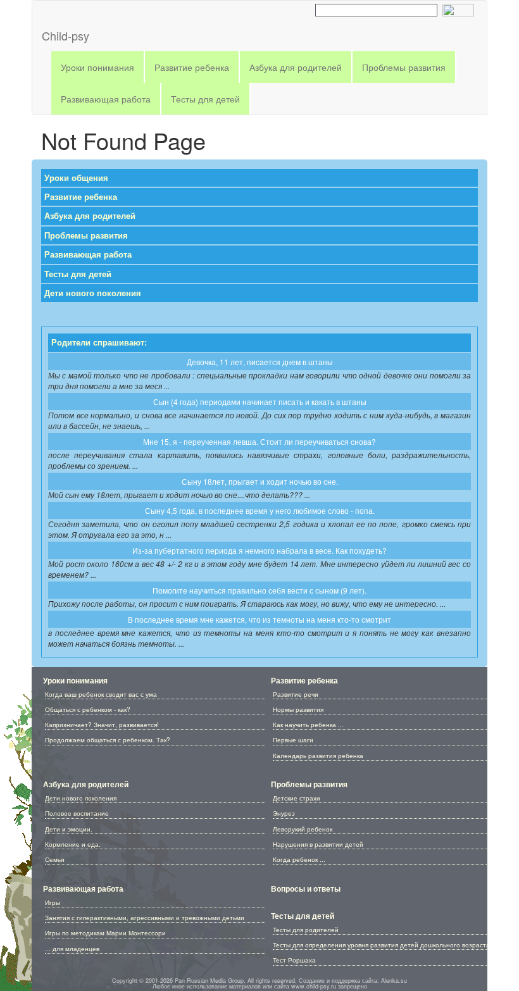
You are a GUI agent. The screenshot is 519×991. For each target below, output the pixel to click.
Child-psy (65, 35)
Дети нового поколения (92, 293)
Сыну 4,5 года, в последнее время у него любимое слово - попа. (260, 510)
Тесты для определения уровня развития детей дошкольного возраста (381, 944)
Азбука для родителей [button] (295, 67)
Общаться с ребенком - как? (87, 709)
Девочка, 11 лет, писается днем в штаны (260, 361)
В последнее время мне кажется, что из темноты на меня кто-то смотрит (259, 619)
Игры (52, 902)
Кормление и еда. (73, 844)
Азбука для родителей (89, 215)
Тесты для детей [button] (205, 98)
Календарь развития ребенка (318, 755)
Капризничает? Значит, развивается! (102, 724)
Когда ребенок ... (299, 859)
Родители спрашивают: (99, 342)
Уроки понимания (75, 680)
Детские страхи (296, 798)
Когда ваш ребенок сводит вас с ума (101, 694)
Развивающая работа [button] (106, 98)
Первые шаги (293, 739)
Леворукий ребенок (302, 829)
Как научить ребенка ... (308, 724)
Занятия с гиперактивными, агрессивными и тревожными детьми (144, 917)
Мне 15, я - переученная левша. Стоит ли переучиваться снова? (259, 441)
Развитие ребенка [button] (191, 67)
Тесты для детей (77, 274)
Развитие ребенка (80, 197)
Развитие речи (295, 694)
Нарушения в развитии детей (318, 844)
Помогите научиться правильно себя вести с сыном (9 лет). (259, 590)
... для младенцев (72, 948)
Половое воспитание (77, 813)
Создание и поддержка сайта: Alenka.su (353, 980)
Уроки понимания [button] (97, 67)
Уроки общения (76, 178)
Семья (54, 859)
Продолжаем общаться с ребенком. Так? (107, 739)
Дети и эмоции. (68, 829)
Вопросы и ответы (306, 888)
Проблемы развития (86, 235)
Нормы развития (298, 709)
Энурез (284, 813)
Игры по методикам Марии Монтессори (105, 932)
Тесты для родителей (306, 929)
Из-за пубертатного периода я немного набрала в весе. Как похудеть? (259, 550)
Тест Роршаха (294, 960)
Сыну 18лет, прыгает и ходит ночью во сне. (260, 481)
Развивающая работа (88, 254)
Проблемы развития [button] (404, 67)
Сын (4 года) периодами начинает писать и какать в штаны (259, 401)
